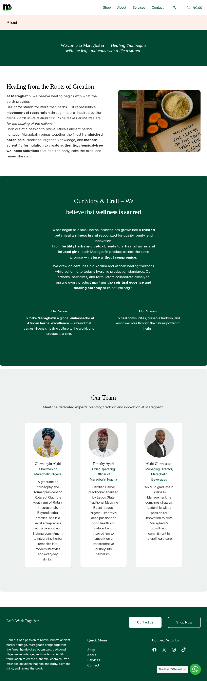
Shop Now (184, 622)
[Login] (174, 8)
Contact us (145, 622)
